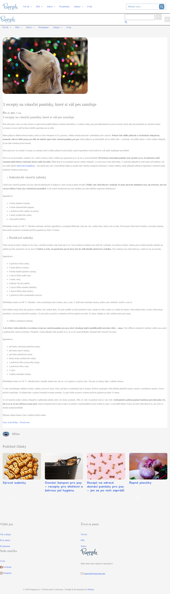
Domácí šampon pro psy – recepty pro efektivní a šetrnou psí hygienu (64, 486)
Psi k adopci (5, 540)
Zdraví (83, 546)
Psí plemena (64, 6)
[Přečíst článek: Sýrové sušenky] (22, 466)
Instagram (7, 573)
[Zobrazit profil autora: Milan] (6, 434)
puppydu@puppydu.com (94, 573)
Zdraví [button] (49, 6)
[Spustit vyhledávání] (158, 17)
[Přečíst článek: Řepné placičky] (148, 466)
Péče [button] (38, 6)
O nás (89, 6)
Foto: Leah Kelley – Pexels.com (16, 422)
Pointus (91, 589)
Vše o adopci (5, 534)
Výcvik (84, 534)
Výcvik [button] (26, 6)
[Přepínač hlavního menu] (167, 19)
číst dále (9, 497)
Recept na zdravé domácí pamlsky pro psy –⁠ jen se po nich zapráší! (105, 486)
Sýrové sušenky (14, 483)
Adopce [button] (77, 6)
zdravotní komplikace (26, 166)
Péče (83, 540)
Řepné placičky (140, 483)
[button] (30, 6)
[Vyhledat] (161, 6)
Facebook (7, 567)
